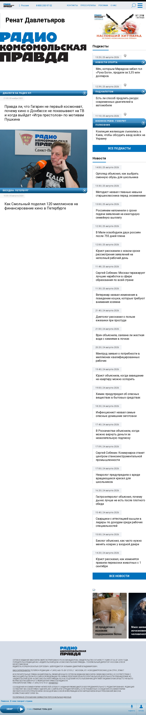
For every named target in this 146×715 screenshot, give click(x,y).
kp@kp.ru (53, 683)
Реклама (103, 5)
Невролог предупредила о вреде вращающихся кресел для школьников (118, 478)
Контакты (72, 5)
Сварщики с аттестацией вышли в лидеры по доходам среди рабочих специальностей (119, 522)
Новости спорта (106, 62)
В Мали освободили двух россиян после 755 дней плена (118, 234)
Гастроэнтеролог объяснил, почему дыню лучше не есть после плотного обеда (120, 500)
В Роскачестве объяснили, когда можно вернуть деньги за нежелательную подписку (117, 434)
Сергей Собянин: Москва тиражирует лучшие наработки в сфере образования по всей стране (120, 276)
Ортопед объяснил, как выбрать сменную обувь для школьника (117, 175)
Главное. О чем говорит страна (16, 701)
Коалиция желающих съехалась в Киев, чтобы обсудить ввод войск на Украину (120, 135)
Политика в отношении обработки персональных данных (42, 697)
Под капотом (104, 91)
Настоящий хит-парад (119, 26)
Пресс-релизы (88, 5)
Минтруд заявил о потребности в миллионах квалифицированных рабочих (118, 357)
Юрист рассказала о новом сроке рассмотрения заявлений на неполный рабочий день (118, 254)
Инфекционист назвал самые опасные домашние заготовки (116, 414)
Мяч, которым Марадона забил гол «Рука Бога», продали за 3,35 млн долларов (119, 72)
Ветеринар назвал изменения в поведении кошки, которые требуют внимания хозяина (120, 298)
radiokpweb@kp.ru (21, 670)
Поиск (133, 5)
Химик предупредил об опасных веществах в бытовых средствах (118, 395)
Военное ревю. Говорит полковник (110, 123)
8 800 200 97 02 (44, 5)
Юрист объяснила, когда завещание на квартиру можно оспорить (120, 377)
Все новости (119, 576)
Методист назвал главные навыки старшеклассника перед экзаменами (120, 193)
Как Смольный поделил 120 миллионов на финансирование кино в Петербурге (41, 206)
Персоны (141, 711)
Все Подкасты (119, 148)
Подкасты (131, 711)
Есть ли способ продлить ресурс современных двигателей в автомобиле (117, 102)
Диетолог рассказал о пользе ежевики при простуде (115, 318)
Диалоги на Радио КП (17, 93)
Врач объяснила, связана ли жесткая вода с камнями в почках (120, 336)
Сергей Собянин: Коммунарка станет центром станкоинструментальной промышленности (120, 456)
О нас (113, 5)
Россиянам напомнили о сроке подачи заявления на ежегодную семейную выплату (118, 214)
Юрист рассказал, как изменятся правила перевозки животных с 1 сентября (118, 562)
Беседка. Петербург (16, 190)
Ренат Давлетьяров (35, 20)
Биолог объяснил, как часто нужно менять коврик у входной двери (119, 542)
